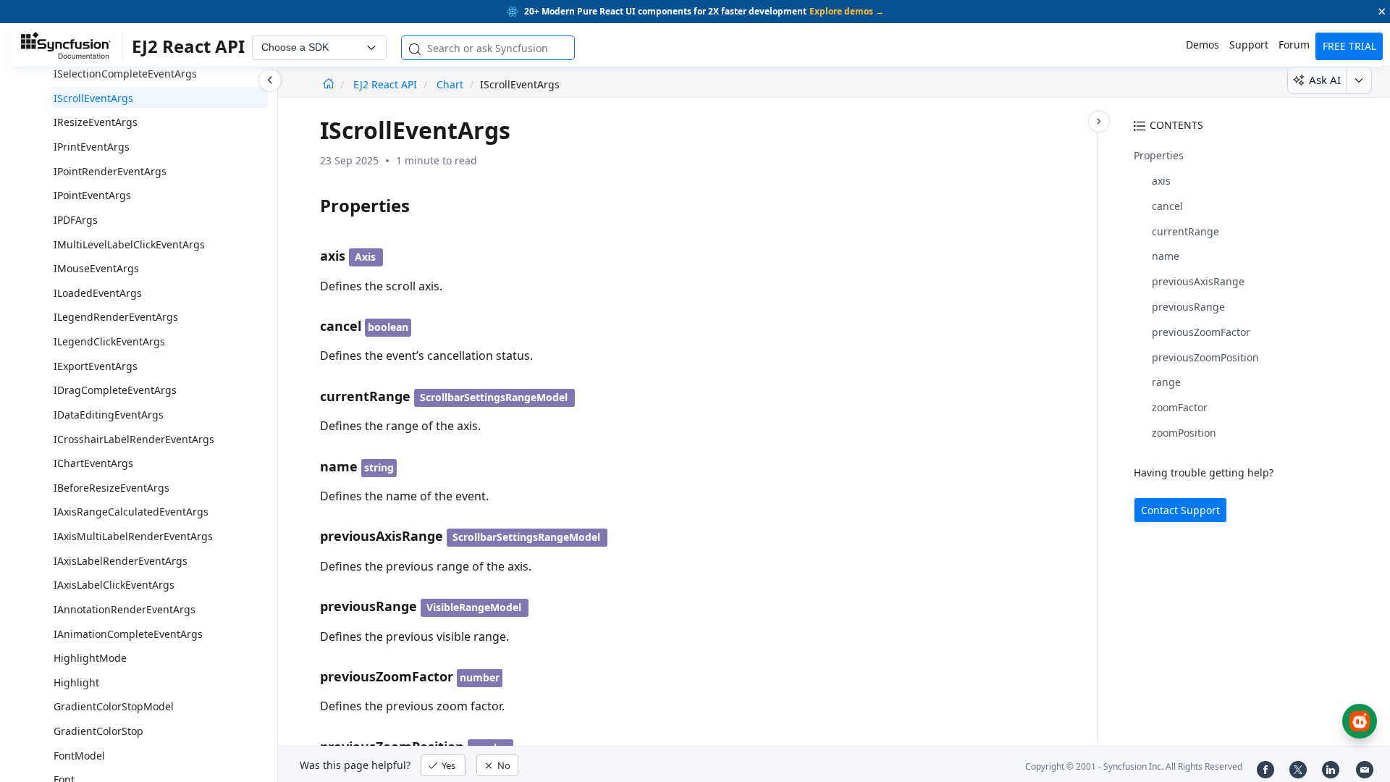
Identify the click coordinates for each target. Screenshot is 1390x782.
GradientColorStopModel (114, 706)
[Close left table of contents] (270, 80)
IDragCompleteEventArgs (115, 390)
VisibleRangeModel (473, 607)
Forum (1294, 44)
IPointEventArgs (92, 195)
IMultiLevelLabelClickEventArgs (129, 244)
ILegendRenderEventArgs (116, 317)
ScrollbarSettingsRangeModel (494, 397)
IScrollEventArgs (93, 98)
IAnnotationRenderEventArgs (124, 609)
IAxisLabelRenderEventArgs (121, 561)
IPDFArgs (76, 220)
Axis (365, 257)
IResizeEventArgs (96, 122)
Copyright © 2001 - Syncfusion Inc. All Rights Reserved (1133, 766)
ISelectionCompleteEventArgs (125, 73)
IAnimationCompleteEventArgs (128, 634)
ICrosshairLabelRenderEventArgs (134, 439)
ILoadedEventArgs (98, 293)
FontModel (79, 755)
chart (450, 84)
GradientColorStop (98, 731)
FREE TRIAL (1349, 46)
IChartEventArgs (93, 463)
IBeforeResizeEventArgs (111, 488)
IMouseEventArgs (96, 268)
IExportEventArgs (96, 366)
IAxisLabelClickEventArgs (114, 585)
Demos (1202, 44)
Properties (1159, 155)
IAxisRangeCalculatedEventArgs (131, 511)
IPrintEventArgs (92, 147)
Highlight (76, 682)
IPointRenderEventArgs (110, 171)
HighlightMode (90, 658)
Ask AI (1325, 79)
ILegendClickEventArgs (109, 341)
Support (1248, 44)
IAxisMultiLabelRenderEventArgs (133, 536)
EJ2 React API (386, 84)
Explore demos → (846, 11)
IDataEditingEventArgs (109, 414)
